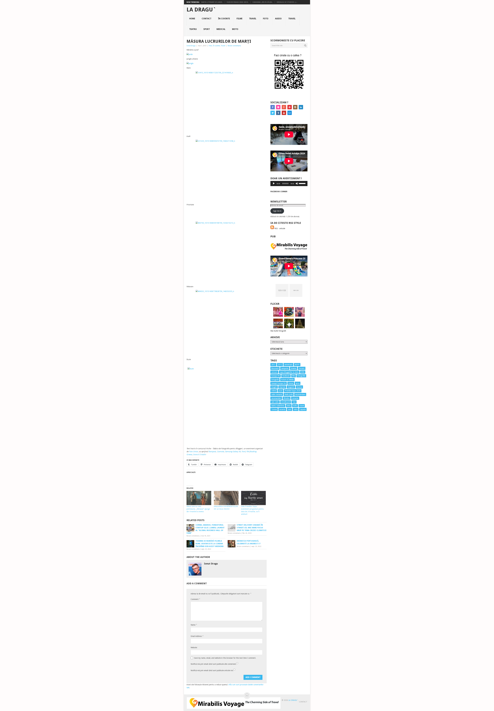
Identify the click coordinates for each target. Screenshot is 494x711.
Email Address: (197, 636)
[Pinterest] (289, 107)
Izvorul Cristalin (199, 454)
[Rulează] (273, 183)
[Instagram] (295, 107)
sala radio (275, 402)
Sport (206, 29)
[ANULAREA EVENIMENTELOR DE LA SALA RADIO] (226, 498)
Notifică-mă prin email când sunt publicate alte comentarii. (213, 664)
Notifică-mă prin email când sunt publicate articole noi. (212, 670)
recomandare (300, 394)
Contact (206, 18)
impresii (282, 387)
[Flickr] (278, 107)
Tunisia (274, 409)
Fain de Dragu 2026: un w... (238, 2)
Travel (252, 18)
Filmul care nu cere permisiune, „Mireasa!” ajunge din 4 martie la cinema (198, 509)
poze (280, 391)
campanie (284, 368)
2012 (280, 365)
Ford (243, 451)
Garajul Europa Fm (278, 383)
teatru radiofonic (277, 406)
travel (301, 406)
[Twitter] (272, 113)
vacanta (282, 409)
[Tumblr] (278, 113)
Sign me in (277, 211)
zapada (303, 409)
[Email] (289, 113)
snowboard (285, 402)
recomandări (276, 398)
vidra (296, 409)
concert (302, 368)
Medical (221, 29)
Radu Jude (289, 394)
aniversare (288, 365)
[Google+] (284, 107)
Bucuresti (275, 368)
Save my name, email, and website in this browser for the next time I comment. (225, 658)
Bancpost (212, 451)
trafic (295, 406)
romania (295, 398)
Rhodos (287, 398)
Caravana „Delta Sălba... (262, 2)
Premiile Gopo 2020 (293, 391)
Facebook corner (278, 191)
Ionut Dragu (191, 46)
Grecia (290, 383)
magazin (291, 387)
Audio (278, 18)
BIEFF (297, 365)
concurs (274, 372)
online (273, 391)
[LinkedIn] (301, 107)
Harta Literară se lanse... (212, 2)
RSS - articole (279, 228)
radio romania (276, 394)
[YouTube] (284, 113)
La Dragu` (201, 9)
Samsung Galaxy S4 (233, 451)
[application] (288, 183)
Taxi (294, 402)
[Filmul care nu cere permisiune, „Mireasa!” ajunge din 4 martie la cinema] (199, 498)
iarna (297, 383)
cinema (293, 368)
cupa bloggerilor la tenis (289, 372)
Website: (194, 647)
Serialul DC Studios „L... (287, 2)
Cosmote (220, 451)
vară (289, 409)
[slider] (302, 183)
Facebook (286, 376)
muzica (299, 387)
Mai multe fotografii (278, 331)
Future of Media (287, 379)
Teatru (193, 29)
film (293, 376)
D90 (302, 372)
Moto (235, 29)
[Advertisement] (280, 459)
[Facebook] (272, 107)
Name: (194, 625)
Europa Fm (275, 376)
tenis (289, 406)
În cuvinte (224, 18)
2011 (273, 365)
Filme (239, 18)
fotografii (275, 379)
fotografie (301, 376)
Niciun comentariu (234, 46)
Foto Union (193, 451)
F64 (247, 451)
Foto (265, 18)
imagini (274, 387)
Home (192, 18)
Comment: (195, 599)
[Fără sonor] (297, 183)
